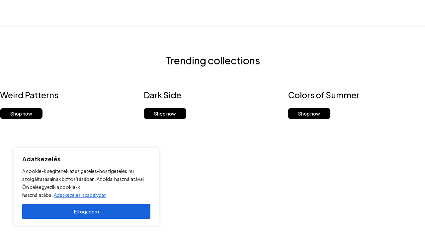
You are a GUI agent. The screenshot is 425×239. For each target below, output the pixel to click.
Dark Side (162, 95)
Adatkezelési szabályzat (80, 195)
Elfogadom (86, 211)
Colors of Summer (323, 95)
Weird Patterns (29, 95)
